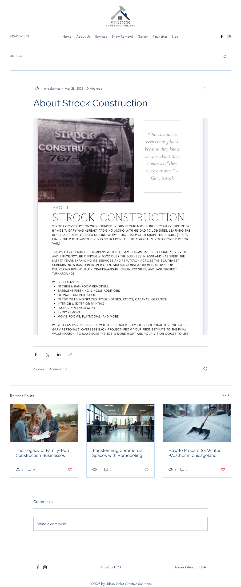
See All (226, 395)
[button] (225, 56)
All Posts (16, 56)
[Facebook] (221, 36)
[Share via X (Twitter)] (47, 354)
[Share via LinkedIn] (58, 354)
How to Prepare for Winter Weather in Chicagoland (195, 453)
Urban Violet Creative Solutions (129, 584)
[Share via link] (70, 354)
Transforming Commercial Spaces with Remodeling (118, 453)
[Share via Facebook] (35, 354)
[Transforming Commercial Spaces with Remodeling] (121, 423)
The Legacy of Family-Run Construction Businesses (42, 453)
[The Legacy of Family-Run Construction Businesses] (44, 423)
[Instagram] (228, 36)
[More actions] (205, 88)
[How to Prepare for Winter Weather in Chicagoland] (197, 423)
